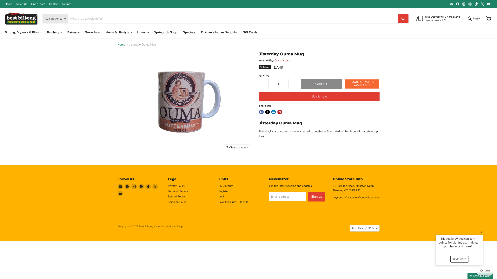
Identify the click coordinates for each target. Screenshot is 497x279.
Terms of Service (178, 191)
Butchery (53, 32)
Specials (189, 32)
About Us (21, 4)
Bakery (72, 32)
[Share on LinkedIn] (273, 112)
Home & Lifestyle (118, 32)
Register (224, 191)
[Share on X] (267, 112)
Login (222, 196)
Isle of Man (363, 228)
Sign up (316, 196)
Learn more (459, 259)
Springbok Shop (165, 32)
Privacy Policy (176, 186)
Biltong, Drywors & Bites (22, 32)
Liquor (142, 32)
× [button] (481, 232)
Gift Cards (250, 32)
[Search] (403, 18)
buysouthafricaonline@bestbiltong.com (356, 197)
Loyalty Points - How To (233, 202)
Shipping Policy (177, 202)
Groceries (91, 32)
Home (8, 4)
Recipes (66, 4)
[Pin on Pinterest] (279, 112)
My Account (226, 186)
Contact (53, 4)
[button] (362, 84)
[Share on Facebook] (261, 112)
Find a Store (38, 4)
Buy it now (319, 96)
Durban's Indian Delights (219, 32)
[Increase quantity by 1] (293, 84)
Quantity (264, 75)
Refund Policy (176, 196)
